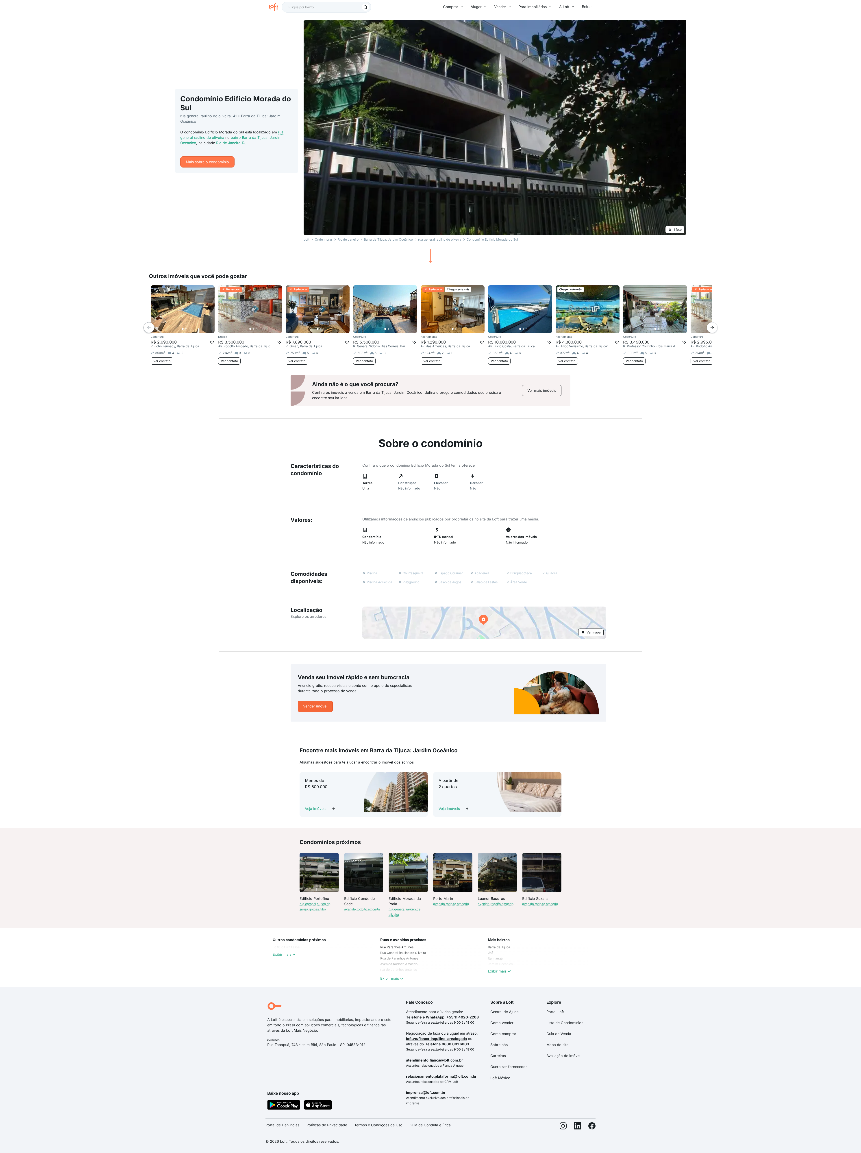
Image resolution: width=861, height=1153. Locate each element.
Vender (500, 6)
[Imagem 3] (256, 328)
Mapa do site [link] (557, 1044)
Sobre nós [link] (499, 1044)
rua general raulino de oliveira (439, 239)
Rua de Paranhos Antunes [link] (399, 958)
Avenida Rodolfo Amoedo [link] (398, 964)
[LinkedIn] (577, 1126)
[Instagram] (563, 1126)
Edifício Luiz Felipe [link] (286, 947)
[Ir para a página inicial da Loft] (275, 7)
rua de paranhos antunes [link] (398, 969)
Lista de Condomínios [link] (564, 1022)
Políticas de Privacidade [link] (327, 1125)
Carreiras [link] (498, 1055)
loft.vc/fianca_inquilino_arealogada (436, 1038)
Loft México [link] (500, 1078)
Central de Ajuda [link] (504, 1011)
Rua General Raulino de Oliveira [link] (403, 953)
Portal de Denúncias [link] (282, 1125)
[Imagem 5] (195, 328)
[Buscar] (365, 7)
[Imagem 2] (186, 329)
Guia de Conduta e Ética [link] (430, 1125)
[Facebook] (592, 1126)
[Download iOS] (318, 1105)
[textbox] (326, 7)
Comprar (450, 6)
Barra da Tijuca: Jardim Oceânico (388, 239)
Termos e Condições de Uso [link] (378, 1125)
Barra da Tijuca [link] (499, 947)
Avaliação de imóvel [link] (563, 1055)
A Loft (564, 6)
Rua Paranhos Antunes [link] (396, 947)
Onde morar (323, 239)
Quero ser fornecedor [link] (508, 1066)
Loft (306, 239)
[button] (484, 623)
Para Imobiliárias (533, 6)
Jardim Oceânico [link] (500, 964)
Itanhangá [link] (495, 958)
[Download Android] (283, 1105)
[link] (541, 390)
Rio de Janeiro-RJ (231, 143)
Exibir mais (282, 954)
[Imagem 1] (183, 329)
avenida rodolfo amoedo (362, 909)
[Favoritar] (211, 342)
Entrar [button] (587, 6)
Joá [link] (490, 953)
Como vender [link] (501, 1022)
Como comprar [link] (503, 1033)
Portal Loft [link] (555, 1011)
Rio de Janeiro (348, 239)
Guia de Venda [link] (558, 1033)
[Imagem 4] (192, 328)
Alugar (476, 6)
